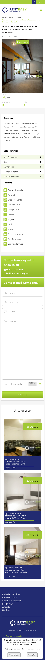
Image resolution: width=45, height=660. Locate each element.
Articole (6, 607)
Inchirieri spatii (9, 597)
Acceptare (32, 655)
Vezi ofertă (22, 439)
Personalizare (13, 655)
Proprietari (7, 604)
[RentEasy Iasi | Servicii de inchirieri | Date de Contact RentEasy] (22, 623)
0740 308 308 (14, 269)
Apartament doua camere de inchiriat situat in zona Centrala (16, 570)
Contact (6, 610)
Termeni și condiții (14, 636)
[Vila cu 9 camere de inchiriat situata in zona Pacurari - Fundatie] (22, 66)
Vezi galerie (23, 42)
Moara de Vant (10, 522)
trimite (22, 394)
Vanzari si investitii (11, 600)
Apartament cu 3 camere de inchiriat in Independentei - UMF (15, 461)
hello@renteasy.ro (17, 273)
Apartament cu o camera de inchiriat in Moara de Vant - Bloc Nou (15, 515)
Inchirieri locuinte (11, 594)
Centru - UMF (10, 468)
